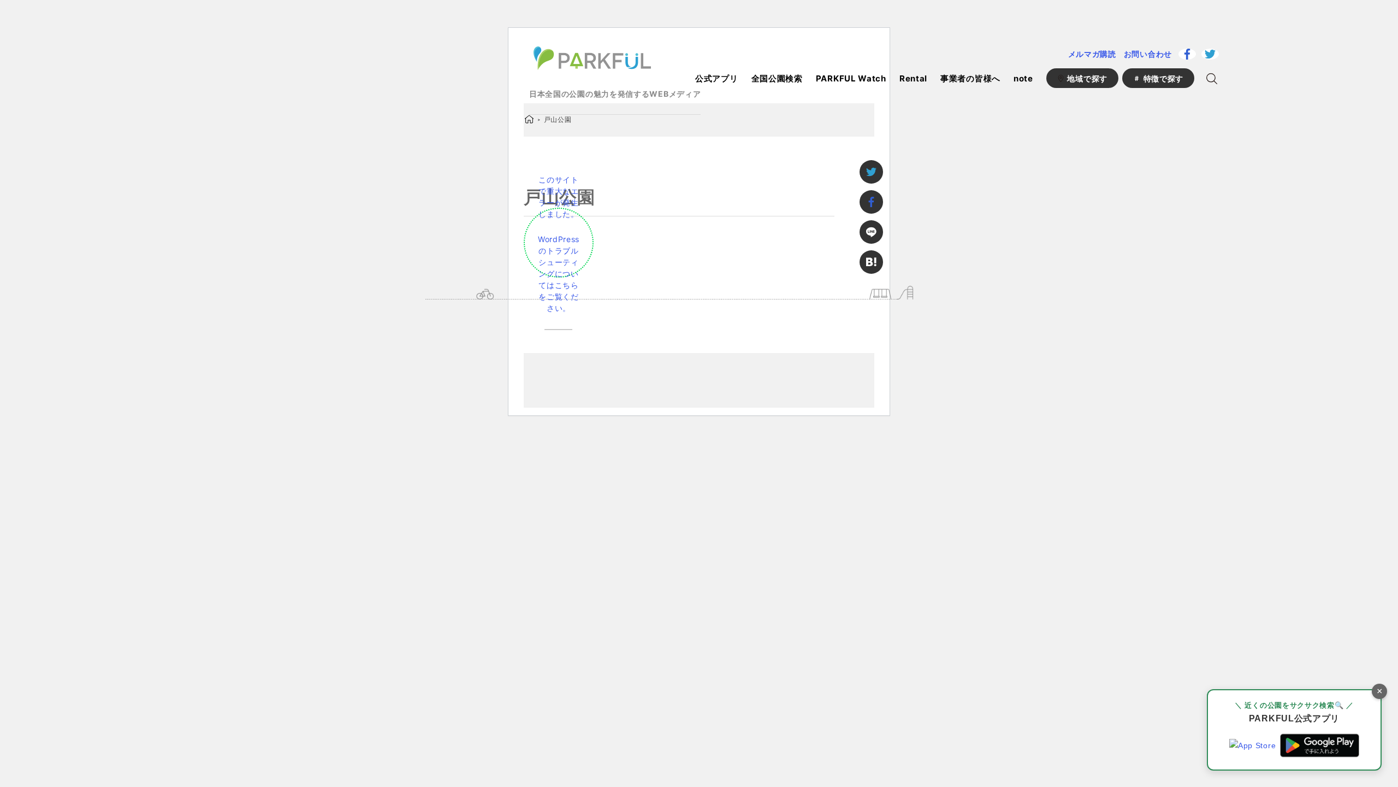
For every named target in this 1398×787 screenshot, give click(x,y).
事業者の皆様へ (970, 78)
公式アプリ (716, 78)
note (1023, 78)
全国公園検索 (777, 78)
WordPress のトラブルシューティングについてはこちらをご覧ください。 (558, 273)
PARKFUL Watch (851, 78)
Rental (913, 78)
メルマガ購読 (1092, 53)
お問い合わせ (1148, 53)
